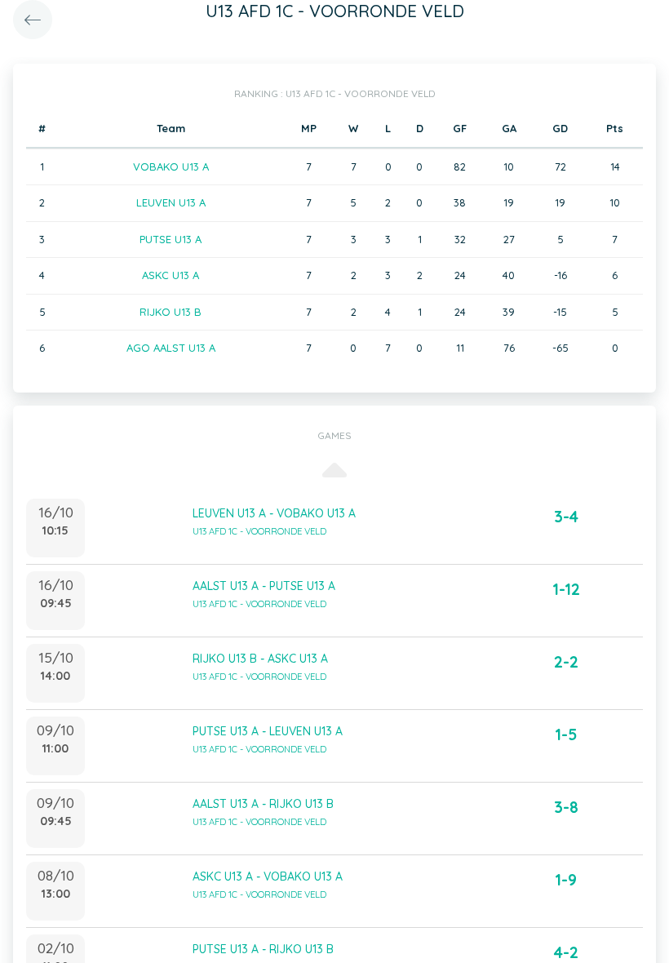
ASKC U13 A (170, 275)
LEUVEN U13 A (171, 202)
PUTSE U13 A (171, 239)
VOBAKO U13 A (171, 166)
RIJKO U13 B (171, 311)
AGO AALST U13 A (170, 347)
